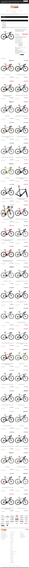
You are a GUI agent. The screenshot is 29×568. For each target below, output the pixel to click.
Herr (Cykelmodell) (21, 50)
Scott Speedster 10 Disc (21, 363)
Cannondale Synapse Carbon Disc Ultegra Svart (7, 301)
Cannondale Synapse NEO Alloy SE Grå (21, 301)
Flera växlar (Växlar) (23, 52)
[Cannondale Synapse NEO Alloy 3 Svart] (21, 129)
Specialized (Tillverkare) (18, 52)
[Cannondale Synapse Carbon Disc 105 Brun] (7, 191)
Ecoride (12, 542)
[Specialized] (26, 101)
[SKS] (17, 523)
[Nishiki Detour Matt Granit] (21, 397)
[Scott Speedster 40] (7, 459)
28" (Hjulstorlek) (17, 50)
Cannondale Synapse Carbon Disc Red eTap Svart (22, 157)
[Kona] (17, 519)
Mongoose (12, 552)
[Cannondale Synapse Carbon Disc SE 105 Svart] (7, 397)
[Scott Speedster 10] (7, 108)
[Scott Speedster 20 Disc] (7, 67)
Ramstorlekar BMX (4, 537)
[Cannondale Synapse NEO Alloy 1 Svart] (21, 67)
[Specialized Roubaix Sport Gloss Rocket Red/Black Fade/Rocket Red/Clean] (7, 356)
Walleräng (12, 561)
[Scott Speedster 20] (21, 418)
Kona (11, 547)
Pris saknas (12, 77)
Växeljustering (22, 537)
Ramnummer (3, 539)
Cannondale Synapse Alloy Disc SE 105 (21, 260)
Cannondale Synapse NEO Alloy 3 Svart (21, 136)
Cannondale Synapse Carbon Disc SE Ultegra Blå (7, 157)
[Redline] (26, 521)
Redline (12, 555)
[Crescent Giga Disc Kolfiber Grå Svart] (7, 418)
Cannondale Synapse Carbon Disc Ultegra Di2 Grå (7, 384)
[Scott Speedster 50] (7, 170)
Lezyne (12, 548)
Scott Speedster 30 (7, 322)
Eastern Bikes (12, 541)
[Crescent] (11, 411)
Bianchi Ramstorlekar (4, 533)
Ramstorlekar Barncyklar (4, 536)
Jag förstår (25, 1)
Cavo (11, 539)
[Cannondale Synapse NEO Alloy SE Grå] (21, 294)
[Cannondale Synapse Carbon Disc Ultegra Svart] (7, 294)
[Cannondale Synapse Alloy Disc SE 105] (21, 253)
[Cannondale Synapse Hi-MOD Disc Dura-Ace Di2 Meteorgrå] (7, 129)
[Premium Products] (21, 521)
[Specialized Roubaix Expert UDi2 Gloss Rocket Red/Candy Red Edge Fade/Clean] (7, 253)
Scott (11, 556)
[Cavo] (2, 517)
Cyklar (16, 47)
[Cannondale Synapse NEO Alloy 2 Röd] (21, 459)
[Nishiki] (26, 390)
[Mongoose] (12, 521)
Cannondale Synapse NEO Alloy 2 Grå (21, 322)
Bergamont (12, 534)
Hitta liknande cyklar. (17, 53)
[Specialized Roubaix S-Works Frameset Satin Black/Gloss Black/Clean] (21, 191)
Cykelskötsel (22, 534)
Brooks (12, 537)
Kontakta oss (14, 12)
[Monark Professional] (7, 521)
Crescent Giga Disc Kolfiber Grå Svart (7, 425)
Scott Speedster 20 (21, 425)
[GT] (12, 519)
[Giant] (2, 519)
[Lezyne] (21, 519)
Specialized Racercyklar (22, 47)
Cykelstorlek (3, 538)
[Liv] (26, 519)
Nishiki (12, 553)
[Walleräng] (2, 525)
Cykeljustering (22, 533)
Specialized (19, 41)
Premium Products (13, 554)
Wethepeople (12, 562)
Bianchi (12, 535)
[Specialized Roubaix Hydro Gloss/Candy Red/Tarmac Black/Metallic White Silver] (7, 232)
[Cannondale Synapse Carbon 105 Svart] (21, 232)
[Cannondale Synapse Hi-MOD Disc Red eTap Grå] (7, 335)
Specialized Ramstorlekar (4, 535)
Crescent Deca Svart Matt (22, 384)
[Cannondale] (26, 60)
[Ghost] (26, 517)
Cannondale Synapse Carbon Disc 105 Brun (7, 198)
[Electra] (21, 517)
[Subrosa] (26, 523)
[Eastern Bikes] (12, 517)
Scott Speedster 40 (21, 487)
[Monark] (2, 521)
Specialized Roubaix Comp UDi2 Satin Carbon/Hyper (21, 446)
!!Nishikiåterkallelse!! (23, 536)
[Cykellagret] (14, 6)
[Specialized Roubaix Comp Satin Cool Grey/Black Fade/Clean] (21, 335)
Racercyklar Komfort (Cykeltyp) (19, 51)
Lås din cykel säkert (23, 535)
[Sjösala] (7, 523)
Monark (12, 550)
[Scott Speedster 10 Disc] (21, 356)
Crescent (12, 540)
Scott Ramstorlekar (4, 534)
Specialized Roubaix (17, 48)
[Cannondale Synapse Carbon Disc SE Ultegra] (7, 480)
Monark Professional (13, 551)
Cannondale (12, 538)
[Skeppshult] (12, 523)
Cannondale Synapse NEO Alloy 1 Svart (21, 74)
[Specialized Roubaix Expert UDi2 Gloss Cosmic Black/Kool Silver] (21, 170)
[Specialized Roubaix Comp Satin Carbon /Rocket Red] (21, 108)
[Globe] (7, 519)
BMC (11, 536)
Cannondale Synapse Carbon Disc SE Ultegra (7, 487)
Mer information (9, 2)
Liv (11, 549)
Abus (11, 533)
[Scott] (11, 60)
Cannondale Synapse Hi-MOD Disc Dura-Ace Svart (7, 446)
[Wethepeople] (7, 525)
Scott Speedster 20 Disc (7, 74)
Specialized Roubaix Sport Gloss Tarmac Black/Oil (22, 95)
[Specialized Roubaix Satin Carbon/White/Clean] (7, 35)
